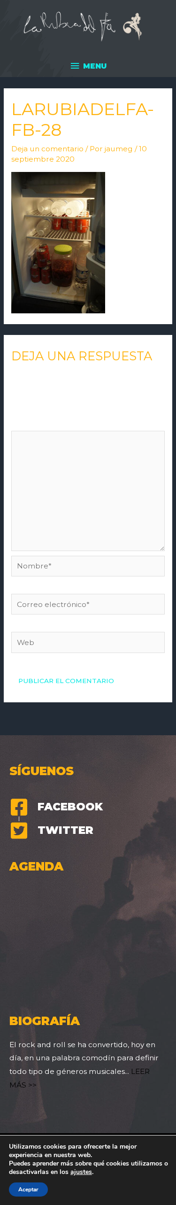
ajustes (81, 1172)
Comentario (35, 423)
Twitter (65, 830)
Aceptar (28, 1189)
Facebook (70, 806)
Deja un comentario (47, 148)
